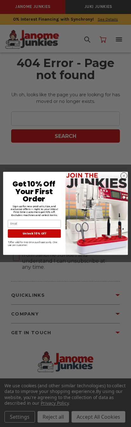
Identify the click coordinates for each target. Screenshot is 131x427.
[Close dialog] (124, 176)
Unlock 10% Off (34, 233)
